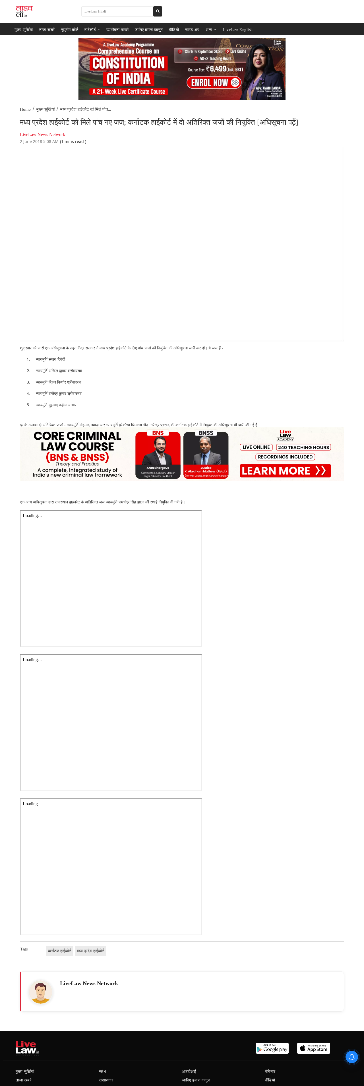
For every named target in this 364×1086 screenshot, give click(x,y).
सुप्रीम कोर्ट (69, 29)
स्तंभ (102, 1071)
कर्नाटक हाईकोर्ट (59, 951)
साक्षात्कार (106, 1080)
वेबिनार (270, 1071)
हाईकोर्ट (90, 29)
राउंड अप (192, 29)
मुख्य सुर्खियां (24, 29)
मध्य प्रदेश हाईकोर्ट (90, 951)
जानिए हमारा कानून (149, 29)
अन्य (209, 29)
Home (25, 109)
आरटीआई (189, 1071)
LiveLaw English (238, 29)
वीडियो (174, 29)
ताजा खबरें (47, 29)
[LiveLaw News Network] (40, 992)
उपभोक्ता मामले (117, 29)
